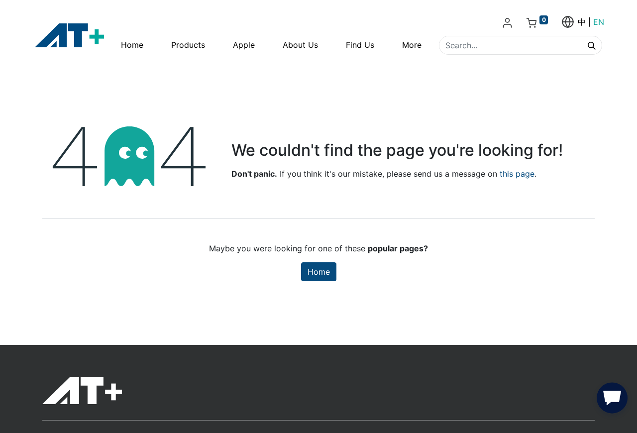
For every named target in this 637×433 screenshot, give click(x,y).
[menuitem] (132, 45)
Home (319, 272)
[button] (612, 400)
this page (517, 174)
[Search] (592, 45)
